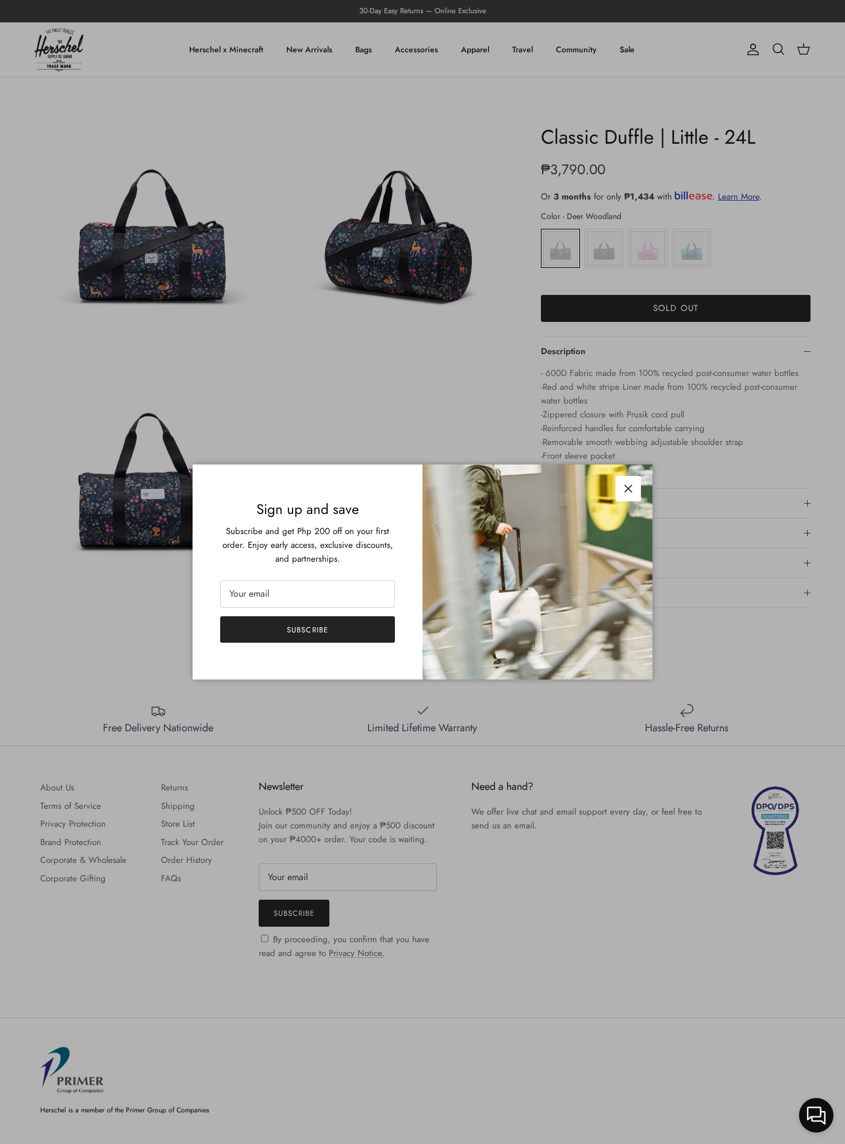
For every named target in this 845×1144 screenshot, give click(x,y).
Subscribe (307, 629)
